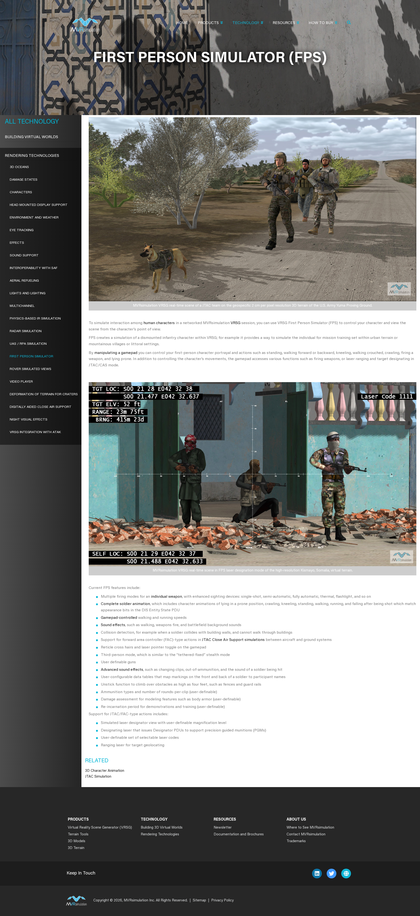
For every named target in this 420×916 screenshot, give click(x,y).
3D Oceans (19, 167)
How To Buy (321, 23)
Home (182, 23)
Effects (17, 243)
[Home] (85, 21)
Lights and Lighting (27, 293)
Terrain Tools (78, 834)
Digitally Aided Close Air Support (40, 407)
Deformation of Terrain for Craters (44, 394)
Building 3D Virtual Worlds (162, 828)
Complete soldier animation (125, 604)
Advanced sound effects (122, 670)
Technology (245, 23)
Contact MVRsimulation (306, 834)
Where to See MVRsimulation (310, 828)
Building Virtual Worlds (31, 137)
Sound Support (24, 255)
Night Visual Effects (28, 419)
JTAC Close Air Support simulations (233, 640)
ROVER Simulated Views (30, 369)
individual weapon (166, 597)
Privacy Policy (222, 900)
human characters (159, 323)
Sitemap (199, 900)
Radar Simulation (26, 331)
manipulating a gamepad (115, 353)
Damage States (23, 180)
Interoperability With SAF (33, 268)
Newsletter (223, 828)
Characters (21, 192)
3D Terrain (76, 848)
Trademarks (296, 841)
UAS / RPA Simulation (28, 344)
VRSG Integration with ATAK (35, 432)
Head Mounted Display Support (39, 205)
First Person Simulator (31, 356)
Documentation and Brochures (239, 834)
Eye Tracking (22, 230)
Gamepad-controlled (119, 618)
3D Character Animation (104, 771)
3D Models (76, 841)
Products (208, 23)
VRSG (235, 323)
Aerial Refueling (24, 281)
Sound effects (113, 625)
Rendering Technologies (32, 156)
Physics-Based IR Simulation (35, 318)
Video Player (21, 382)
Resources (284, 23)
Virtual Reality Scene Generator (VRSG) (100, 828)
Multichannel (22, 306)
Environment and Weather (34, 217)
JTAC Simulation (98, 777)
